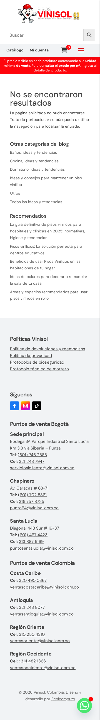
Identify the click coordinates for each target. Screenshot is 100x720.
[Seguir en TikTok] (36, 405)
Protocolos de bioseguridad (37, 362)
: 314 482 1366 (32, 661)
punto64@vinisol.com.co (34, 508)
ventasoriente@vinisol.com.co (40, 641)
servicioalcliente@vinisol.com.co (42, 468)
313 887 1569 (31, 541)
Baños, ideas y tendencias (33, 152)
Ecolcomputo (63, 698)
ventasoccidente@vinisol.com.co (43, 668)
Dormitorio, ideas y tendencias (37, 169)
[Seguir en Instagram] (25, 405)
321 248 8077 (32, 607)
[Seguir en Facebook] (14, 405)
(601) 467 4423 (33, 535)
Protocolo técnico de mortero (39, 369)
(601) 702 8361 (32, 495)
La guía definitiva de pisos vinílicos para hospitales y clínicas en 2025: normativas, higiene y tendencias (47, 231)
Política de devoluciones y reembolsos (47, 349)
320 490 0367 (33, 580)
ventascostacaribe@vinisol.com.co (44, 587)
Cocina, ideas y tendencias (34, 160)
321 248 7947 (31, 461)
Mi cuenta (39, 50)
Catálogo (15, 50)
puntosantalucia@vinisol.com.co (42, 548)
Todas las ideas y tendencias (36, 201)
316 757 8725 (31, 501)
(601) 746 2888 (32, 455)
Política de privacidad (31, 355)
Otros (15, 193)
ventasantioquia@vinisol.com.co (42, 614)
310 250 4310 (32, 634)
